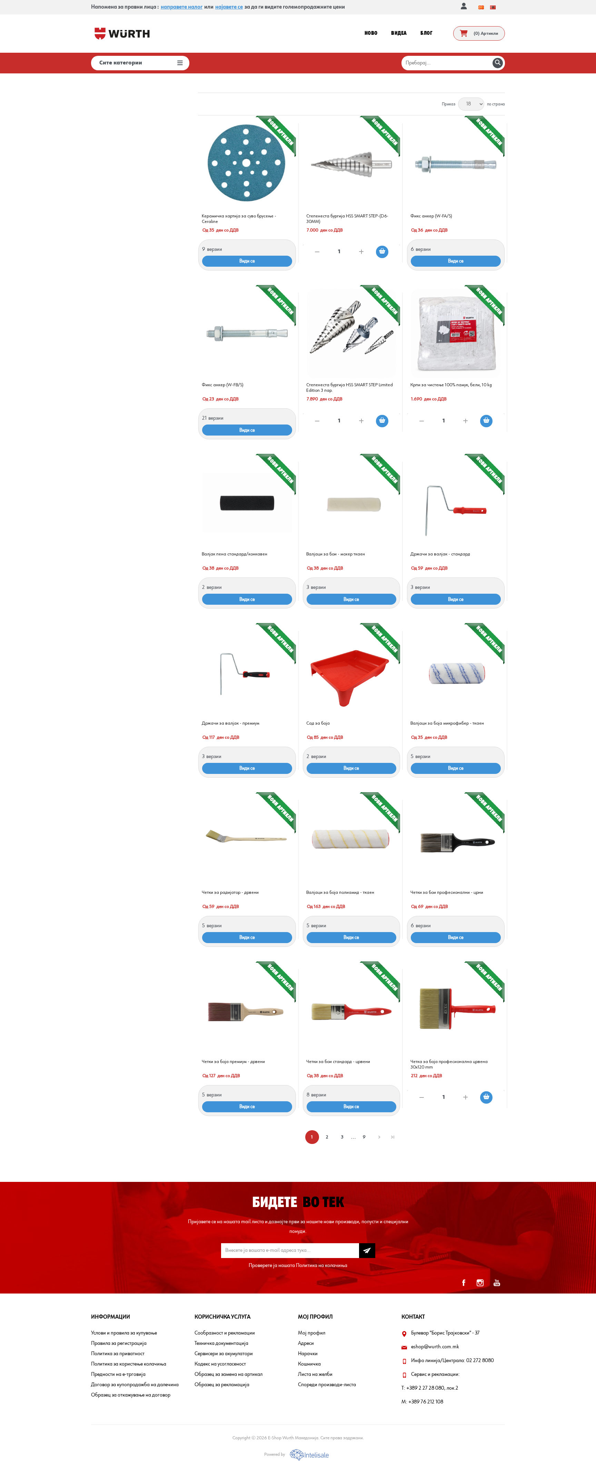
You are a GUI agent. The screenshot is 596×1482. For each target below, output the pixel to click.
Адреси (306, 1343)
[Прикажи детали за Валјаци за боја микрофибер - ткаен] (455, 671)
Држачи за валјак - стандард (440, 554)
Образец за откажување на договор (130, 1395)
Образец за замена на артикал (228, 1374)
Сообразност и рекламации (225, 1333)
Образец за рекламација (222, 1385)
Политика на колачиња (321, 1265)
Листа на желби (315, 1374)
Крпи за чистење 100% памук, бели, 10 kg (451, 384)
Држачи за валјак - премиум (230, 723)
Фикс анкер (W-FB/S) (223, 384)
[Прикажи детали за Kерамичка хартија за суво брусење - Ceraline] (247, 164)
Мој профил (311, 1333)
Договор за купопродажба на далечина (135, 1385)
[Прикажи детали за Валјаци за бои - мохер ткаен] (351, 502)
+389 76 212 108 (425, 1402)
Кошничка (309, 1364)
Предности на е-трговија (118, 1374)
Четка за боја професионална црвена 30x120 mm (449, 1064)
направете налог (181, 7)
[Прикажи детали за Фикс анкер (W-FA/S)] (455, 164)
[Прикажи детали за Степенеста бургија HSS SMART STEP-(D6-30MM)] (351, 164)
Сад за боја (318, 723)
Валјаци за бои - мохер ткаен (335, 554)
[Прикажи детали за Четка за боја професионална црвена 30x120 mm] (455, 1010)
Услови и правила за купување (124, 1333)
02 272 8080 (480, 1360)
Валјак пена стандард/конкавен (234, 554)
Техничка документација (221, 1343)
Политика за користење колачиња (128, 1364)
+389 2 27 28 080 (425, 1388)
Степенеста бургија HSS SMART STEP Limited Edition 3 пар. (349, 387)
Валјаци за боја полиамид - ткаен (340, 892)
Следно (379, 1137)
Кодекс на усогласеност (220, 1364)
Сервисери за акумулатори (224, 1354)
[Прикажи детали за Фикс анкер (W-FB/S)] (247, 333)
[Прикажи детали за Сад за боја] (351, 671)
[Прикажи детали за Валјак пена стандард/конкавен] (247, 502)
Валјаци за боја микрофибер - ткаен (447, 723)
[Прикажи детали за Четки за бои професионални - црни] (455, 841)
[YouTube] (496, 1282)
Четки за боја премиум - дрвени (233, 1061)
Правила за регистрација (119, 1343)
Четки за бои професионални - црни (446, 892)
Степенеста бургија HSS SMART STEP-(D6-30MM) (347, 219)
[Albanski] (492, 7)
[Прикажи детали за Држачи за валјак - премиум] (247, 671)
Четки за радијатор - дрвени (230, 892)
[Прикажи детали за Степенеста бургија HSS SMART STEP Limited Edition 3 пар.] (351, 333)
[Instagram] (480, 1282)
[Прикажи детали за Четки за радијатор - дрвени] (247, 841)
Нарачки (308, 1354)
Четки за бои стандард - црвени (338, 1061)
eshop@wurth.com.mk (435, 1347)
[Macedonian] (481, 7)
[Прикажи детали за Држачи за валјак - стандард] (455, 502)
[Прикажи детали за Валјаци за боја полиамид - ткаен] (351, 841)
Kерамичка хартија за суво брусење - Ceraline (239, 219)
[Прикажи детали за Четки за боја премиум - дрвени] (247, 1010)
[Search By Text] (498, 63)
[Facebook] (463, 1282)
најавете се (229, 7)
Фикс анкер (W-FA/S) (431, 216)
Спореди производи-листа (327, 1385)
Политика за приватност (118, 1354)
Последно (393, 1137)
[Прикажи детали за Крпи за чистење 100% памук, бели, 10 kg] (455, 333)
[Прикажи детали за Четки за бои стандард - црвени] (351, 1010)
